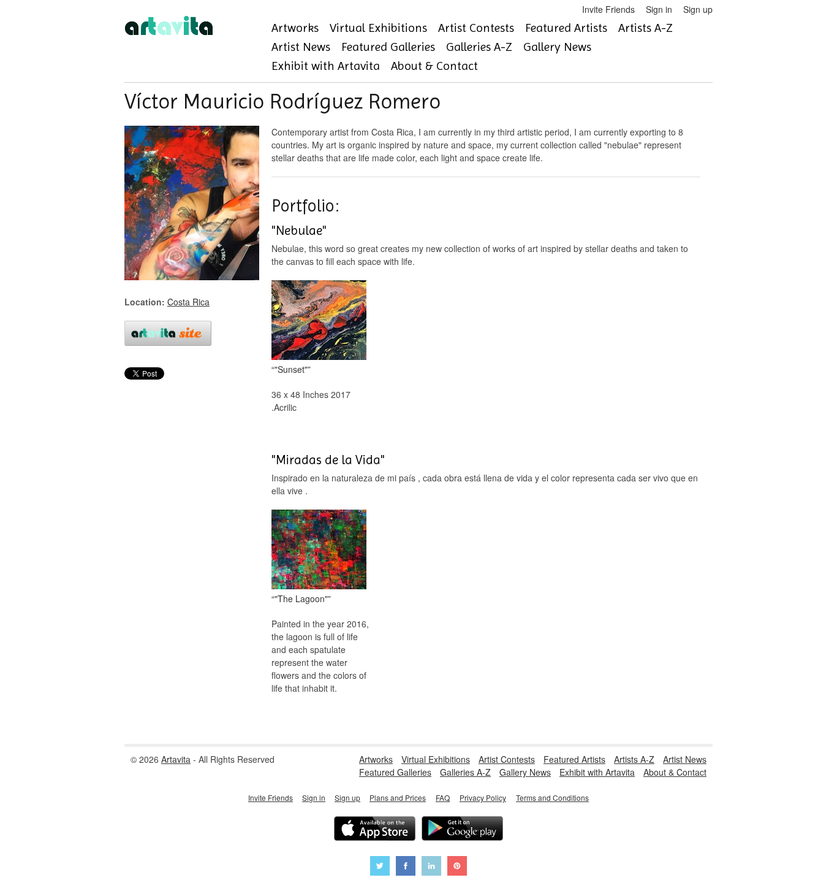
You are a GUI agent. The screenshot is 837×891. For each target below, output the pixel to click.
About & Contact (434, 66)
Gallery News (557, 47)
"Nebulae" (299, 230)
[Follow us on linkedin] (431, 867)
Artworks (295, 28)
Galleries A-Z (479, 47)
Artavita (176, 759)
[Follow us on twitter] (380, 867)
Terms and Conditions (552, 797)
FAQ (443, 797)
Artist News (300, 47)
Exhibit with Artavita (325, 66)
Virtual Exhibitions (378, 28)
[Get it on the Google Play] (462, 830)
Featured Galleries (388, 47)
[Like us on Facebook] (405, 867)
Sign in (659, 9)
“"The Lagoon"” (301, 598)
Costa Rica (188, 302)
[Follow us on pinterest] (457, 867)
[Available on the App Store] (374, 830)
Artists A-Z (645, 28)
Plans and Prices (397, 797)
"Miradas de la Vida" (328, 460)
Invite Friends (608, 9)
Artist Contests (476, 28)
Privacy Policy (483, 797)
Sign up (698, 9)
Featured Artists (566, 28)
